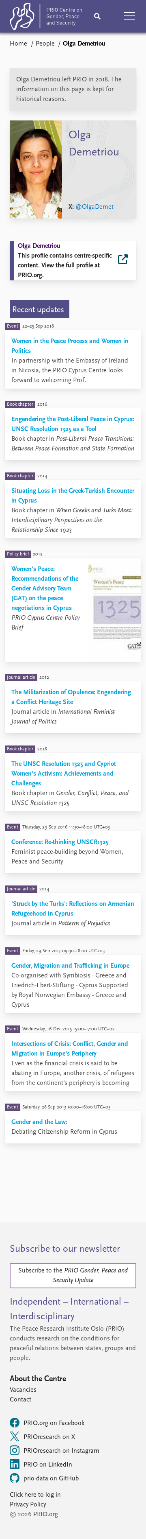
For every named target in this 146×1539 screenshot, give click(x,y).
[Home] (46, 18)
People (45, 44)
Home (18, 44)
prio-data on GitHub (51, 1479)
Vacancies (23, 1390)
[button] (130, 16)
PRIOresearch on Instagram (61, 1451)
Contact (20, 1400)
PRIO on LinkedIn (48, 1465)
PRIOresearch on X (49, 1437)
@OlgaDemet (94, 207)
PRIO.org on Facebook (54, 1423)
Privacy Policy (28, 1505)
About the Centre (38, 1379)
